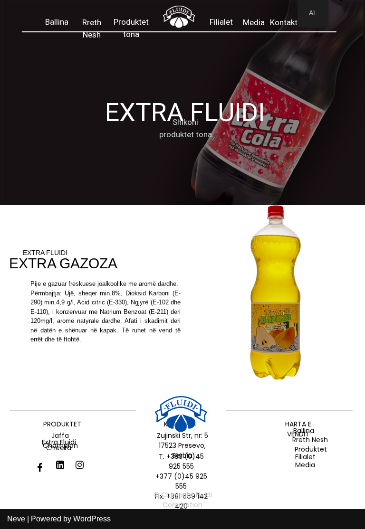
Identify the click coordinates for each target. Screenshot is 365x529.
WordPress (92, 519)
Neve (16, 519)
